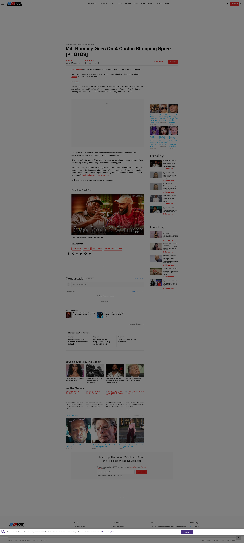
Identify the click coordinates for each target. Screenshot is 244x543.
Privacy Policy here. (108, 532)
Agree (187, 532)
